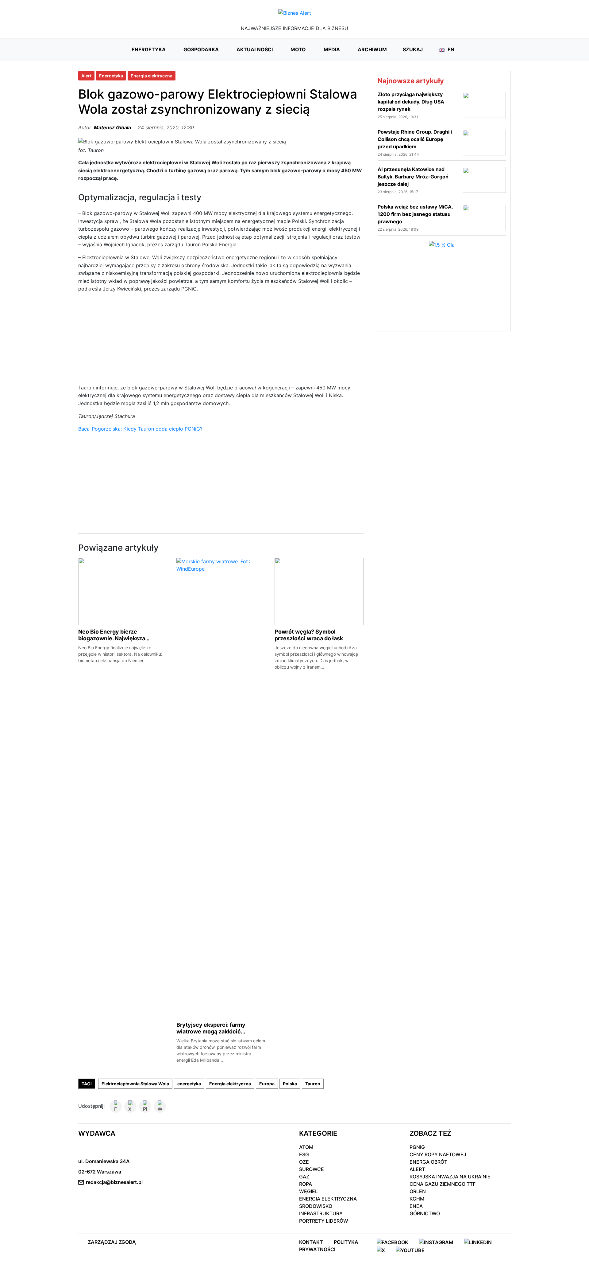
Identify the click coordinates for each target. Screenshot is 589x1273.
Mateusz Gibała (112, 127)
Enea (416, 1206)
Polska (290, 1083)
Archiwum (372, 49)
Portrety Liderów (323, 1221)
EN (450, 49)
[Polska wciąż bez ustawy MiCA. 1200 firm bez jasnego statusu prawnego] (484, 217)
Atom (306, 1147)
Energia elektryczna (151, 75)
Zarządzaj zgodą (112, 1242)
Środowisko (315, 1206)
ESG (304, 1154)
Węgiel (308, 1191)
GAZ (304, 1176)
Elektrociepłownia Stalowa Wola (135, 1083)
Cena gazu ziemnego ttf (442, 1184)
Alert (86, 75)
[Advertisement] (221, 341)
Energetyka (111, 75)
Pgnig (417, 1147)
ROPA (305, 1184)
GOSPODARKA (201, 49)
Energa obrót (428, 1162)
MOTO (298, 49)
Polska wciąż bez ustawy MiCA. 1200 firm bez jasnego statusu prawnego (415, 214)
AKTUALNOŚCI (255, 49)
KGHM (417, 1199)
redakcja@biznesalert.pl (114, 1182)
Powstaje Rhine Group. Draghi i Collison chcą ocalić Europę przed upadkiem (415, 139)
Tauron (312, 1083)
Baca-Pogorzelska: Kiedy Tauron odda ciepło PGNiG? (140, 429)
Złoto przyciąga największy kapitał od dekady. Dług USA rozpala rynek (411, 101)
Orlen (418, 1191)
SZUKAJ (413, 49)
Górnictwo (425, 1213)
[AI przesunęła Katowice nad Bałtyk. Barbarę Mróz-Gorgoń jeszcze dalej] (484, 180)
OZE (304, 1162)
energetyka (189, 1083)
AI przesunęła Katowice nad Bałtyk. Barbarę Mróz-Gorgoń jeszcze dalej (413, 176)
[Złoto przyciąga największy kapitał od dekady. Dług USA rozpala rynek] (484, 105)
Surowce (311, 1169)
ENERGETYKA (149, 49)
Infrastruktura (321, 1213)
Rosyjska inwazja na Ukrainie (450, 1176)
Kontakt (311, 1242)
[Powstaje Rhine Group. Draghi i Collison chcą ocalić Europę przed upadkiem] (484, 142)
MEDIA (332, 49)
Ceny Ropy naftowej (438, 1154)
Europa (267, 1083)
